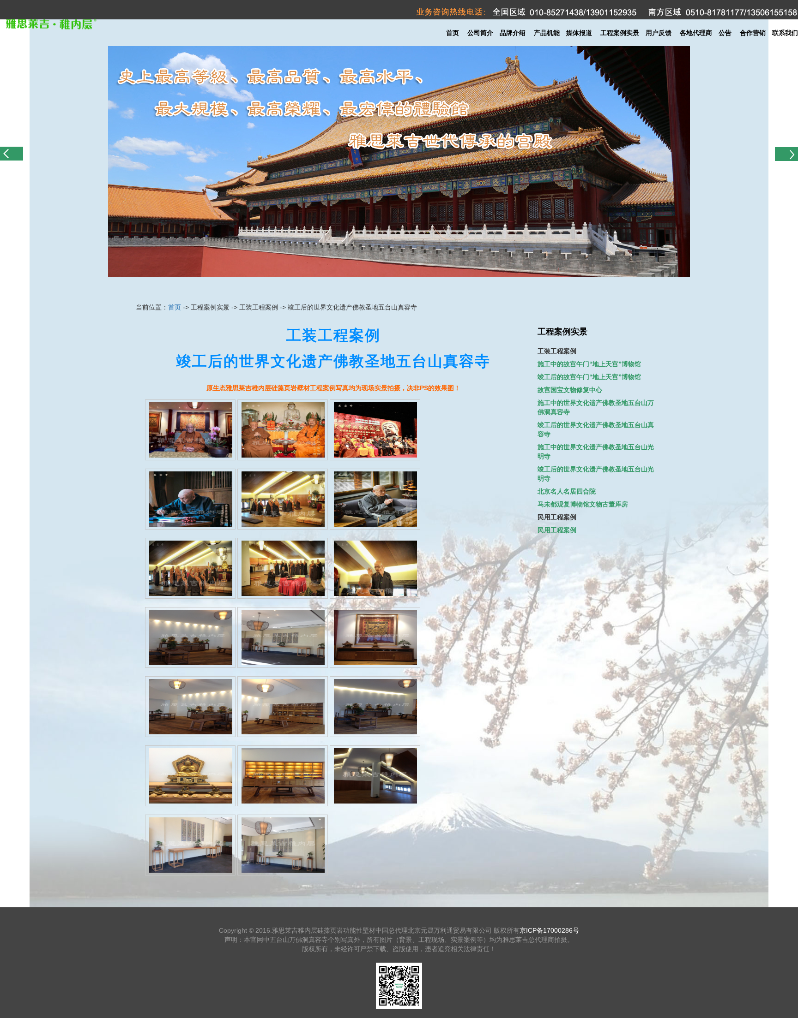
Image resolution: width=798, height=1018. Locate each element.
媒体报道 (579, 32)
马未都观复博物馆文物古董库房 (583, 504)
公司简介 (480, 32)
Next (786, 157)
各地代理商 (696, 32)
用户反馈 (658, 32)
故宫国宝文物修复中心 (570, 389)
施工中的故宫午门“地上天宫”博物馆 (589, 364)
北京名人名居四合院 (567, 491)
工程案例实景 (619, 32)
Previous (12, 157)
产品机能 (550, 32)
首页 (452, 32)
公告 (725, 32)
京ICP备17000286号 (549, 930)
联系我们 (785, 32)
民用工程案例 (557, 530)
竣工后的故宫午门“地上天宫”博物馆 (589, 377)
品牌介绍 (513, 32)
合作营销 (753, 32)
